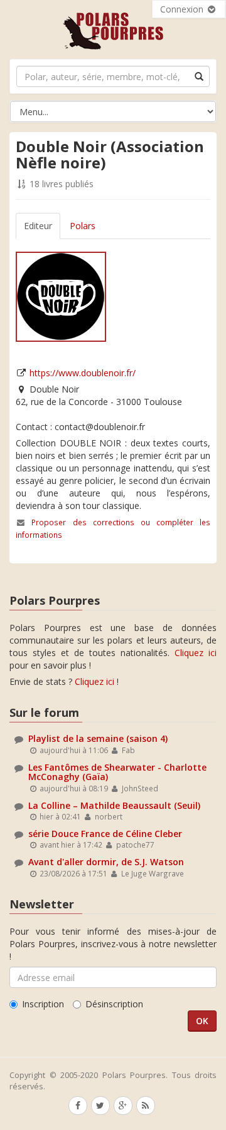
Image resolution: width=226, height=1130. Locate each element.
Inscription (43, 1004)
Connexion (183, 9)
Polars (82, 226)
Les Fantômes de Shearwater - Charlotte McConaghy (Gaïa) (117, 772)
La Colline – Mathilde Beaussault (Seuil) (114, 805)
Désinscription (114, 1004)
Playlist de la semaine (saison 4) (98, 738)
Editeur (38, 226)
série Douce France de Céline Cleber (105, 834)
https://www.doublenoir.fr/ (83, 373)
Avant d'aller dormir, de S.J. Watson (106, 862)
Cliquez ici (196, 653)
